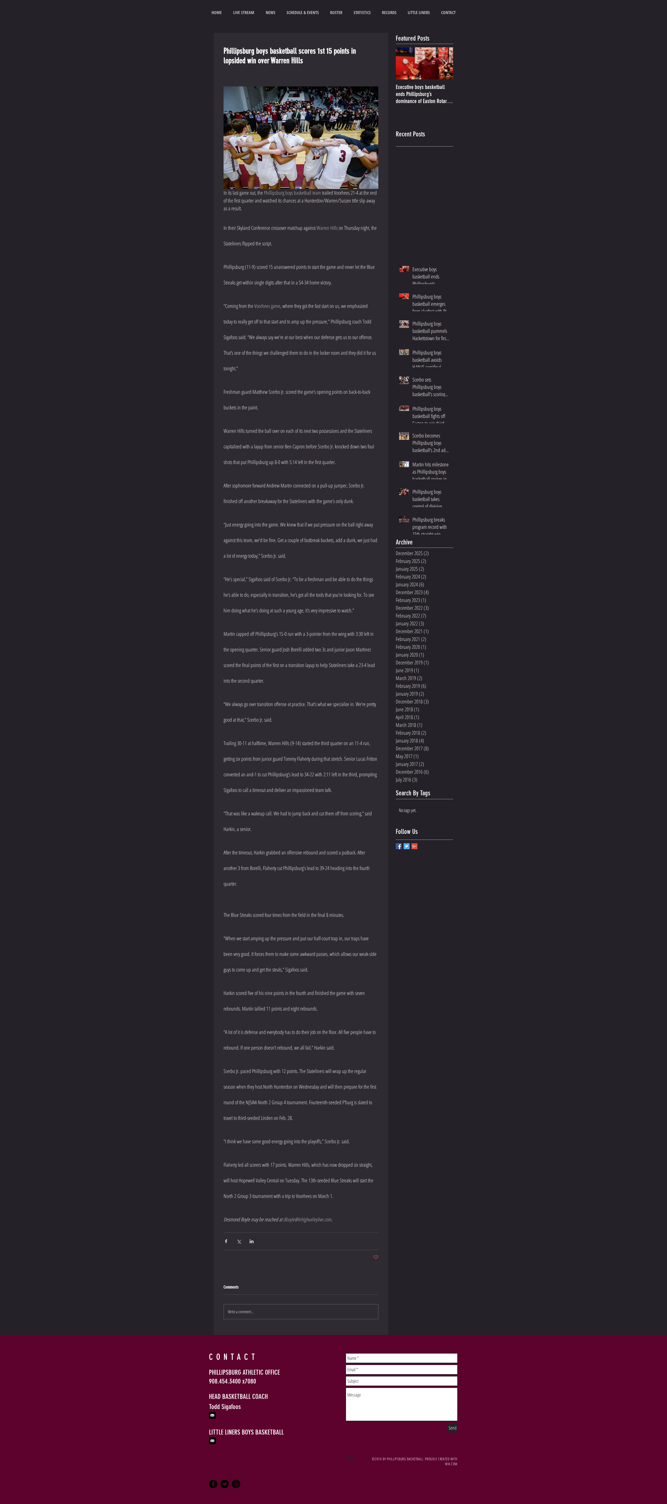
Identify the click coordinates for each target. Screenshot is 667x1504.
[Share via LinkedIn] (251, 1241)
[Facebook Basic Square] (399, 846)
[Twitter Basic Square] (407, 846)
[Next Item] (444, 64)
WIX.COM (451, 1463)
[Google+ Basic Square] (414, 846)
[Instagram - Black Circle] (236, 1484)
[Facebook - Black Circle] (213, 1484)
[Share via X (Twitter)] (238, 1241)
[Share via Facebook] (226, 1241)
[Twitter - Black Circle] (224, 1484)
